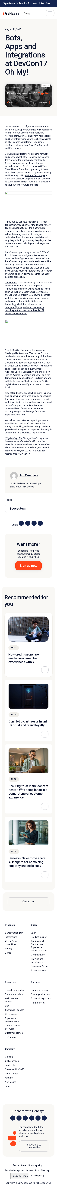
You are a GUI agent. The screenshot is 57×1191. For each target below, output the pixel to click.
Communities (37, 954)
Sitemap (45, 1170)
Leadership (10, 1065)
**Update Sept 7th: (13, 438)
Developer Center (39, 966)
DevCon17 (21, 136)
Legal (7, 1086)
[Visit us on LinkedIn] (12, 1118)
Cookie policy (37, 1175)
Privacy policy (35, 1165)
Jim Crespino (28, 475)
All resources (11, 1014)
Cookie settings (20, 1176)
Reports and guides (14, 990)
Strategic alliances (40, 994)
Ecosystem (18, 508)
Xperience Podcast (14, 1010)
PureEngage (11, 282)
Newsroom (10, 1082)
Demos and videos (14, 994)
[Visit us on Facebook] (31, 1118)
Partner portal (38, 1002)
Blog (7, 1005)
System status (38, 970)
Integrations (11, 937)
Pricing (8, 948)
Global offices (12, 1061)
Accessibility (32, 1170)
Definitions (10, 1037)
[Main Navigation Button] (50, 13)
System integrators (41, 998)
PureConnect (11, 252)
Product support (39, 937)
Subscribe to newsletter (34, 1146)
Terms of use (19, 1165)
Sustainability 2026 (14, 1069)
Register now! (38, 432)
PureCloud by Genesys (16, 222)
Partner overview (39, 990)
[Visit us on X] (25, 1118)
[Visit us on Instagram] (19, 1118)
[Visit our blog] (44, 1118)
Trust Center (11, 1073)
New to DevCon (12, 350)
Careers (9, 1056)
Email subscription (14, 1170)
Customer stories (14, 1033)
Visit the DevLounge (35, 175)
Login (33, 933)
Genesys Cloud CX (14, 933)
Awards (9, 1077)
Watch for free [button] (41, 3)
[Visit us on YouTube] (38, 1118)
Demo (8, 953)
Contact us (28, 901)
